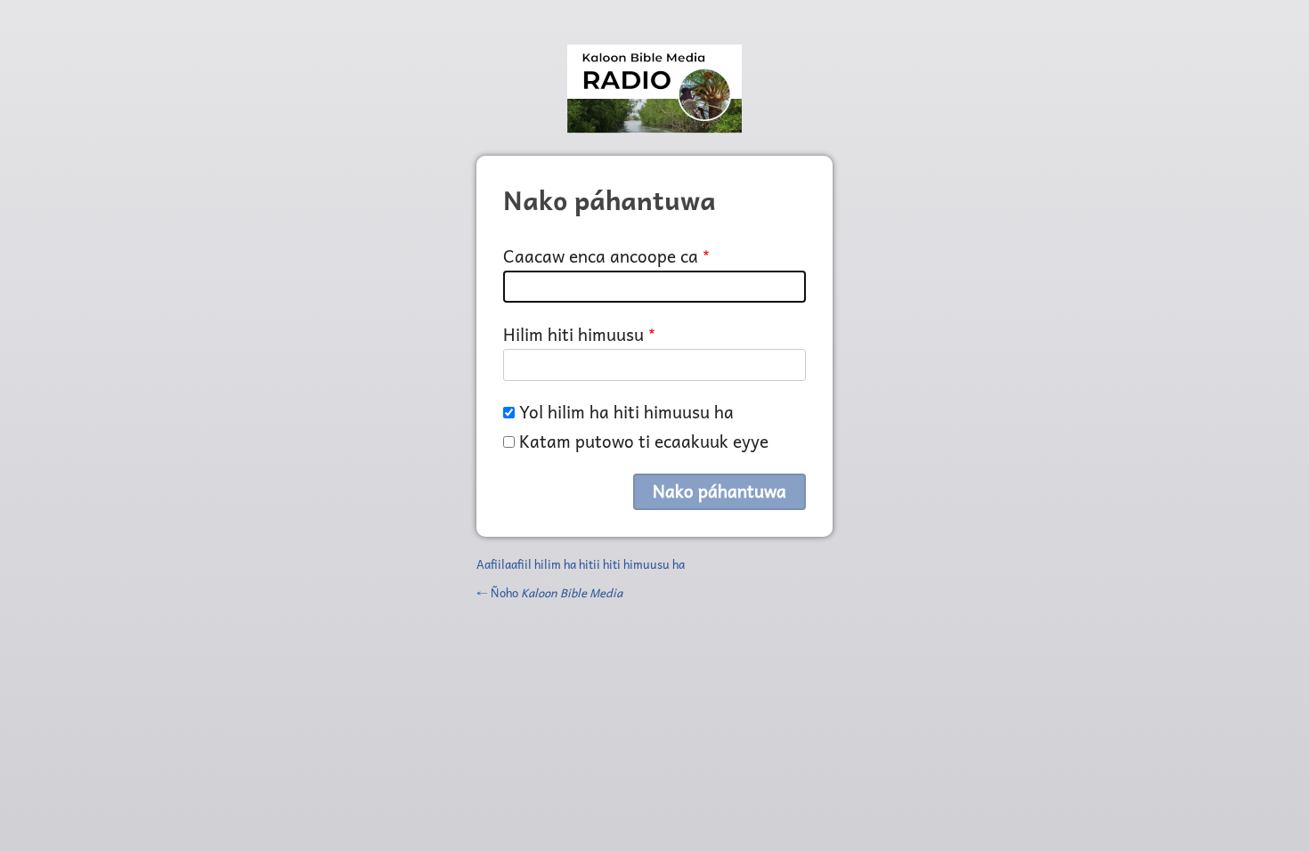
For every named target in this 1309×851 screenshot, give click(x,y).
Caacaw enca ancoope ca (600, 256)
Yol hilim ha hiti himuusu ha (626, 412)
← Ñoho (549, 592)
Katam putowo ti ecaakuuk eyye (643, 441)
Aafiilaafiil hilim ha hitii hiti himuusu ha (580, 564)
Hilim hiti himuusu (573, 334)
